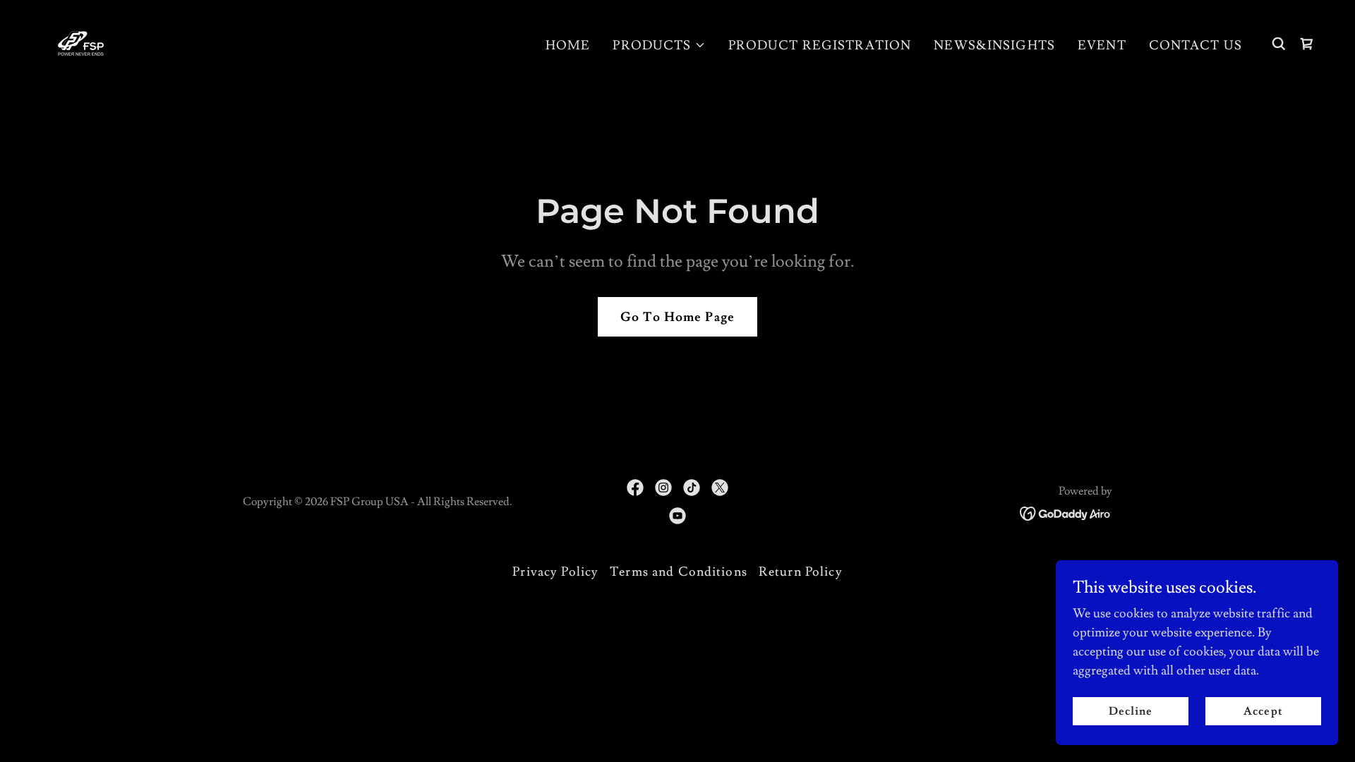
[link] (81, 40)
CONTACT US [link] (1195, 45)
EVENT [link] (1102, 45)
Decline (1130, 711)
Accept (1262, 711)
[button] (659, 45)
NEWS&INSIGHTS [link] (994, 45)
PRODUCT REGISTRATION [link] (820, 45)
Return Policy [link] (801, 572)
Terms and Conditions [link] (678, 572)
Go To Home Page (677, 317)
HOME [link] (568, 45)
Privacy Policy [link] (555, 572)
